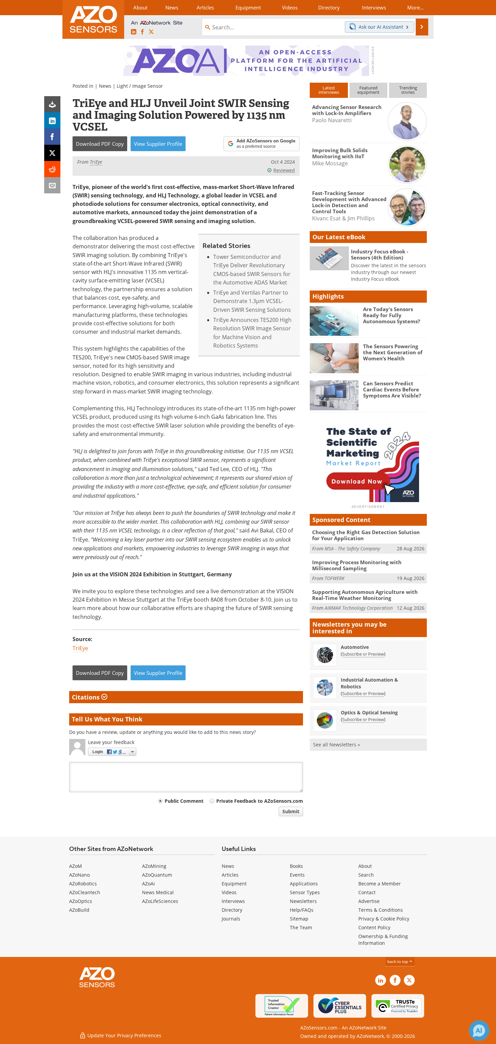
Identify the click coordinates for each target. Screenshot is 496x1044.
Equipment (234, 883)
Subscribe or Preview (363, 654)
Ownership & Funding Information (383, 939)
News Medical (158, 892)
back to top (398, 961)
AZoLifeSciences (160, 901)
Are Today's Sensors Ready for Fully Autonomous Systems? (391, 315)
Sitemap (299, 918)
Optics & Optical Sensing (369, 712)
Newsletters (303, 901)
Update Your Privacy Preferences (123, 1035)
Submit (290, 811)
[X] (52, 153)
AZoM (75, 866)
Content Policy (374, 927)
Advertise (369, 901)
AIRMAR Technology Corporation (359, 608)
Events (297, 875)
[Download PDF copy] (52, 104)
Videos (229, 892)
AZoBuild (79, 910)
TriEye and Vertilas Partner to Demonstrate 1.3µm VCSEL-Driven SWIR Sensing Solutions (252, 301)
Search (366, 875)
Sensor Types (305, 892)
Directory (232, 910)
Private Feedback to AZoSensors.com (259, 801)
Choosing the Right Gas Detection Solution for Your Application (366, 535)
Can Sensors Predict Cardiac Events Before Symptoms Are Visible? (392, 389)
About (365, 866)
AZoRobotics (83, 883)
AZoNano (79, 875)
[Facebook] (52, 137)
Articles (230, 875)
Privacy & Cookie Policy (383, 918)
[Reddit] (52, 169)
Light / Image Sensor (140, 86)
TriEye (80, 648)
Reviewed (284, 170)
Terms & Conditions (380, 910)
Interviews (233, 901)
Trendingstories (408, 90)
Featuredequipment (368, 90)
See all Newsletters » (336, 744)
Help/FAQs (301, 910)
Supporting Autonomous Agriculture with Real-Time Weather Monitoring (365, 594)
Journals (231, 918)
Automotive (355, 647)
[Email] (52, 185)
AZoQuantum (157, 875)
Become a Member (379, 883)
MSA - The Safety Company (352, 548)
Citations (86, 697)
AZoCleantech (84, 892)
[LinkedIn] (52, 120)
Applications (304, 883)
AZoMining (154, 866)
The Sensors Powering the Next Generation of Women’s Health (392, 352)
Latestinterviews (329, 90)
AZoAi (148, 883)
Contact (367, 892)
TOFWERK (335, 578)
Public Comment (184, 801)
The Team (301, 927)
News (105, 86)
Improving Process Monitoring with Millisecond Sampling (357, 565)
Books (296, 866)
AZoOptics (80, 901)
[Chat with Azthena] (479, 1030)
